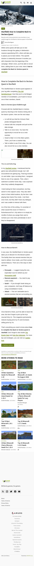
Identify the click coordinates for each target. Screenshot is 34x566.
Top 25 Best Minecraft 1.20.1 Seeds (6, 423)
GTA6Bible (17, 551)
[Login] (31, 2)
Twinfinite (17, 518)
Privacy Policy (4, 503)
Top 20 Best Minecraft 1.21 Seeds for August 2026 (25, 375)
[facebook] (15, 491)
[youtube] (19, 491)
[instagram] (7, 491)
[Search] (21, 2)
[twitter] (11, 491)
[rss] (3, 491)
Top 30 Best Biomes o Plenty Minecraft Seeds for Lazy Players (25, 397)
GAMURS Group (29, 555)
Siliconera (17, 528)
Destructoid (17, 532)
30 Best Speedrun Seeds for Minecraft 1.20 (8, 375)
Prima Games (17, 525)
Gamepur (17, 521)
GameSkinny (17, 537)
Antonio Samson (5, 449)
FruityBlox (17, 546)
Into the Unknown (19, 335)
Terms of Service (5, 501)
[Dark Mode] (24, 2)
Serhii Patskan (5, 379)
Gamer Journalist (17, 535)
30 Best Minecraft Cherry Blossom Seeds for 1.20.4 (7, 445)
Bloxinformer (17, 549)
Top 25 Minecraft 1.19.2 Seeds (23, 444)
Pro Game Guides (17, 516)
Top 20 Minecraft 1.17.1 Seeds (23, 422)
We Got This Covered (17, 530)
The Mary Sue (17, 542)
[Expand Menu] (27, 2)
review (10, 168)
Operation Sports (17, 539)
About (2, 498)
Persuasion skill (10, 275)
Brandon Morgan (22, 402)
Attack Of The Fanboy (17, 523)
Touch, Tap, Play (17, 544)
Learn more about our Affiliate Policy (9, 354)
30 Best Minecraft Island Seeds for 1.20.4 (7, 396)
